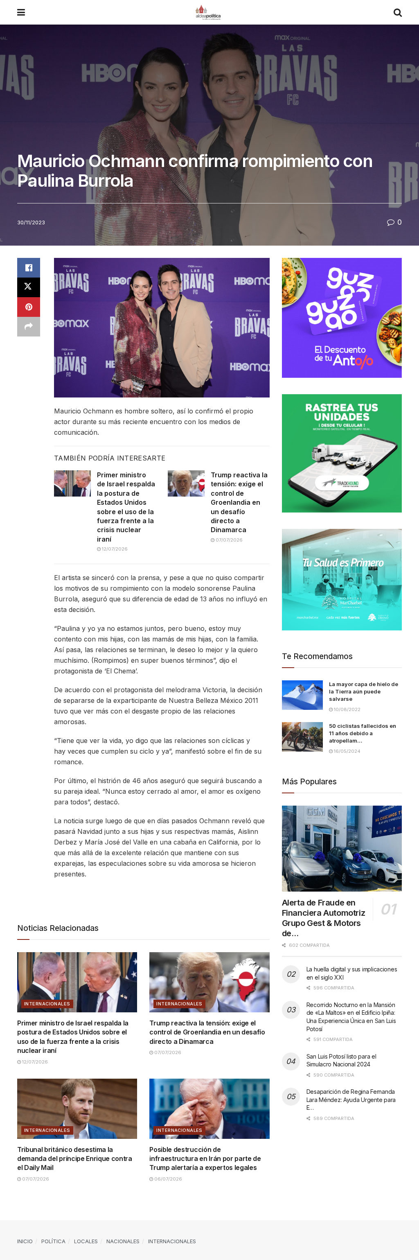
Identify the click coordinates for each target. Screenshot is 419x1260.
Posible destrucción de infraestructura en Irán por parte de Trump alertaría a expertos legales (205, 1158)
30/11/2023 (31, 222)
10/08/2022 (346, 709)
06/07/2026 (167, 1179)
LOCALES (86, 1241)
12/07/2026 (114, 549)
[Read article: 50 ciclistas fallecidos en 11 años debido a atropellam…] (302, 737)
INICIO (25, 1241)
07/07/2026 (228, 540)
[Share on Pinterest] (28, 307)
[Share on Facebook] (28, 268)
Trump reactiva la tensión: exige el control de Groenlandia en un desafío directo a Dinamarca (239, 502)
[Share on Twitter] (28, 287)
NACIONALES (123, 1241)
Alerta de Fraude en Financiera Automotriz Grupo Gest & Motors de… (323, 918)
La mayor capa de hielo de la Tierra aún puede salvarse (363, 691)
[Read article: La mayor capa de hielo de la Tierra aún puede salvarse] (302, 695)
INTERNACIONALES (47, 1004)
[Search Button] (398, 12)
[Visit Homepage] (209, 12)
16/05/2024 (346, 751)
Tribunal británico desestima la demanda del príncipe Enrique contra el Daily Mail (74, 1158)
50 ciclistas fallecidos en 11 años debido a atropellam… (362, 733)
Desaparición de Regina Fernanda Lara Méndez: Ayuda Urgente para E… (351, 1099)
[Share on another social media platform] (28, 326)
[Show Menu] (21, 12)
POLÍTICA (53, 1241)
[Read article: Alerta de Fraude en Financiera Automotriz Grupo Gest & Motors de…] (342, 849)
